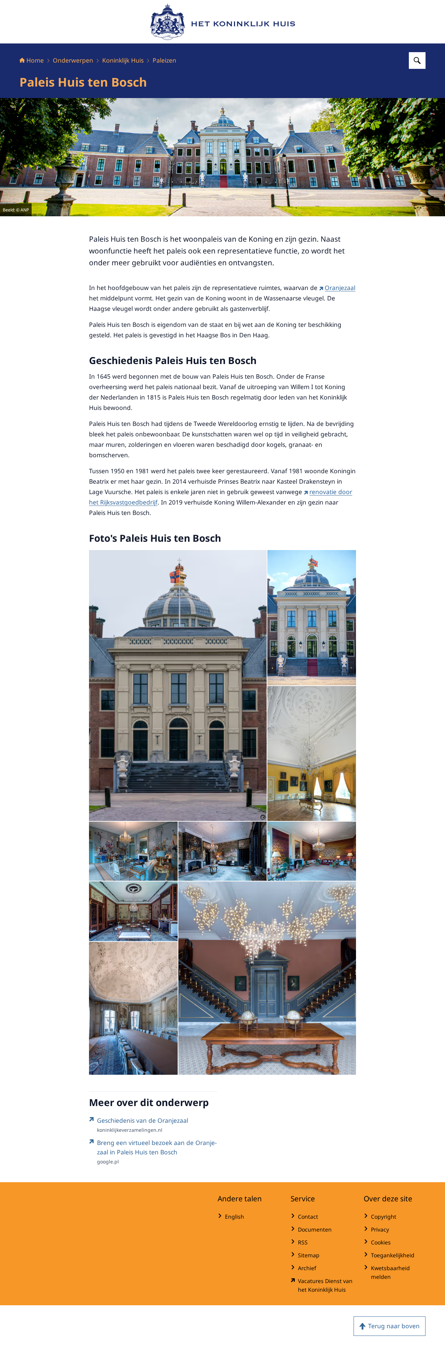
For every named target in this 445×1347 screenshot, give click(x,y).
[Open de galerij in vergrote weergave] (311, 617)
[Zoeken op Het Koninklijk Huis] (417, 60)
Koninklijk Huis (123, 60)
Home (35, 60)
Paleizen (164, 60)
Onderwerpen (73, 60)
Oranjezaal (340, 287)
